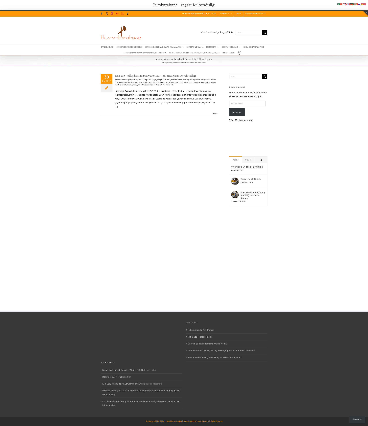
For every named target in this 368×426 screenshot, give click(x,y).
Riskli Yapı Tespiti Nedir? (200, 333)
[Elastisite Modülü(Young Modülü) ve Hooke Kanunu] (235, 189)
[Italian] (354, 4)
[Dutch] (344, 4)
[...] (116, 106)
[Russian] (359, 4)
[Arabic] (338, 4)
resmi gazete (131, 85)
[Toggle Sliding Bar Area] (365, 13)
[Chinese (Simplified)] (341, 4)
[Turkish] (364, 4)
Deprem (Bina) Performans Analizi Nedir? (207, 340)
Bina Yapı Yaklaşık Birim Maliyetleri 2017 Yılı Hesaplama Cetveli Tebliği (155, 75)
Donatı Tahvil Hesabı (251, 176)
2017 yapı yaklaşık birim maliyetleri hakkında (165, 80)
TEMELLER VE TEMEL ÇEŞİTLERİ (247, 164)
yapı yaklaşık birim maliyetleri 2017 (150, 85)
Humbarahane (122, 80)
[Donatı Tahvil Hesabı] (235, 176)
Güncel (248, 157)
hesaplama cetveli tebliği (165, 82)
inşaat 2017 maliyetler (183, 82)
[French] (349, 4)
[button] (239, 52)
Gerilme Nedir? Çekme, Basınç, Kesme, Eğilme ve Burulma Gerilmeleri (221, 347)
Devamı (214, 113)
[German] (351, 4)
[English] (346, 4)
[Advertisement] (247, 252)
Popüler (235, 157)
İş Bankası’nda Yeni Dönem (201, 327)
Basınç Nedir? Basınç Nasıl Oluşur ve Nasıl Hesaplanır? (214, 354)
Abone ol (236, 112)
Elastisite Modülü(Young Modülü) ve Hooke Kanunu (253, 192)
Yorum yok (169, 85)
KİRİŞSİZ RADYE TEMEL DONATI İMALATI (122, 380)
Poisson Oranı (109, 387)
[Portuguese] (356, 4)
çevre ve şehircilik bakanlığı (145, 82)
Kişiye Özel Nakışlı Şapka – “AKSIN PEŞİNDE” (124, 367)
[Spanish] (362, 4)
